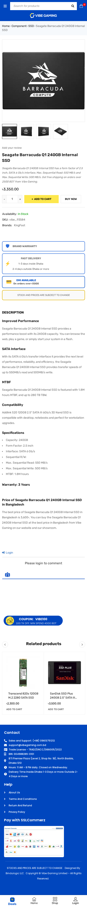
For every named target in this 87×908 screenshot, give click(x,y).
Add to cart (42, 199)
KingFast (19, 225)
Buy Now (71, 199)
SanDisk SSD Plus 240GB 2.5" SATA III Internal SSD (62, 697)
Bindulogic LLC (15, 873)
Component (19, 26)
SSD (31, 26)
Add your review (12, 147)
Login (9, 552)
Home (6, 26)
